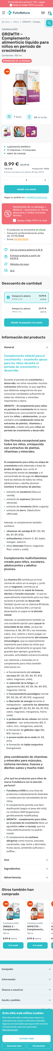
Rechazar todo (14, 1046)
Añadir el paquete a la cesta (26, 322)
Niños (16, 22)
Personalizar (39, 1046)
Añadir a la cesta (26, 189)
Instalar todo (26, 1038)
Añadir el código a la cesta (28, 5)
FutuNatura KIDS (10, 29)
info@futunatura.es (36, 197)
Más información (10, 1030)
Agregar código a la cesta (32, 220)
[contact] (43, 13)
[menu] (4, 13)
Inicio (7, 22)
